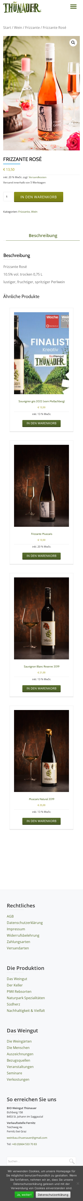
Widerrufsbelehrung (23, 935)
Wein (18, 27)
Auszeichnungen (20, 1054)
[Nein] (78, 1183)
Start (7, 27)
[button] (73, 42)
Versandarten (18, 948)
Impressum (16, 929)
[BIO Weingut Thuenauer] (23, 7)
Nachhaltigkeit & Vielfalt (26, 1010)
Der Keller (15, 985)
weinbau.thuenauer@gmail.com (27, 1138)
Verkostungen (18, 1079)
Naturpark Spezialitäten (26, 998)
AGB (10, 916)
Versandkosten (37, 177)
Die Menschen (18, 1047)
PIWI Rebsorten (19, 991)
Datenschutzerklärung (25, 922)
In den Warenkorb (38, 197)
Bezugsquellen (18, 1060)
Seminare (14, 1073)
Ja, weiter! (24, 1194)
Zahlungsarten (18, 941)
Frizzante (32, 27)
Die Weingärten (19, 1041)
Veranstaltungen (20, 1066)
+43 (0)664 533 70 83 (24, 1144)
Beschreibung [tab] (43, 235)
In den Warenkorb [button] (41, 423)
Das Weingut (17, 978)
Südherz (13, 1004)
